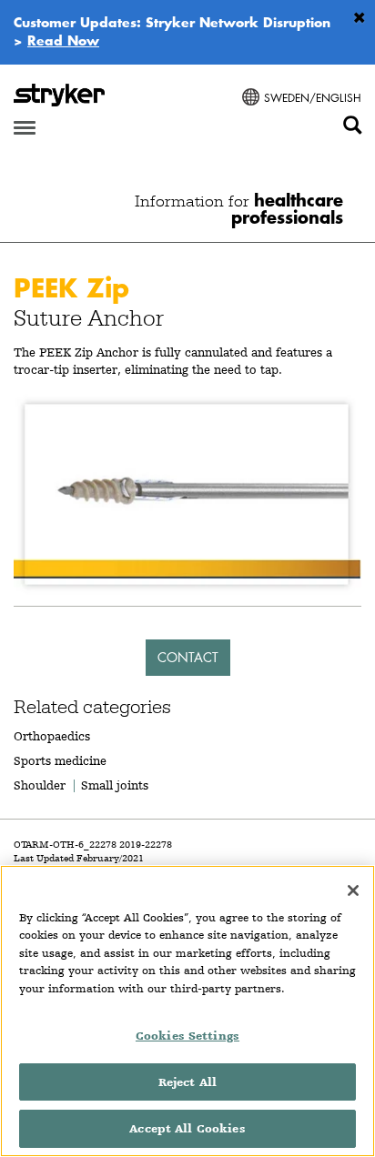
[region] (187, 1011)
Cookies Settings (187, 1035)
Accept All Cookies (187, 1128)
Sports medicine (60, 760)
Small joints (114, 785)
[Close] (353, 890)
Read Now (63, 40)
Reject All (187, 1082)
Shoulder (40, 785)
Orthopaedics (52, 736)
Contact (187, 657)
